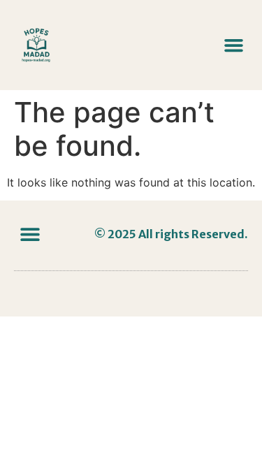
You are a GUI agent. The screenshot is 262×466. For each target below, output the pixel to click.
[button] (234, 45)
